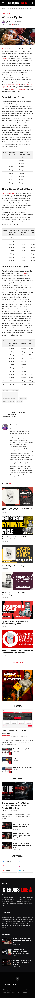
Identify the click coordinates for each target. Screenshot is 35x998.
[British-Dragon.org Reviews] (7, 751)
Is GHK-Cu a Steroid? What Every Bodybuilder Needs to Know (22, 845)
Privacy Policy (18, 984)
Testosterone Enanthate (10, 395)
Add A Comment (17, 662)
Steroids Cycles (7, 13)
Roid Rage (22, 412)
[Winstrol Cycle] (17, 36)
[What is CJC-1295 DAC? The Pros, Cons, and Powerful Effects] (7, 962)
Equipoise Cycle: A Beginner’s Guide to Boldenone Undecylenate (16, 623)
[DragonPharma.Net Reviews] (7, 769)
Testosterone (14, 390)
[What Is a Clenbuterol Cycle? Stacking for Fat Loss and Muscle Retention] (17, 639)
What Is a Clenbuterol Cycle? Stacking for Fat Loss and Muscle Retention (17, 652)
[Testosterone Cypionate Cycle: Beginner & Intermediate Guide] (17, 525)
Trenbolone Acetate (9, 401)
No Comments (7, 24)
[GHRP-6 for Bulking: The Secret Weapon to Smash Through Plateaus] (7, 835)
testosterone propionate (17, 89)
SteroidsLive (19, 989)
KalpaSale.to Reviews (20, 758)
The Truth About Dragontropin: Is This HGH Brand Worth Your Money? (21, 951)
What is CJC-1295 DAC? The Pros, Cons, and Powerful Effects (22, 962)
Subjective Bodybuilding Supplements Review (9, 414)
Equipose (5, 390)
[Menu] (3, 3)
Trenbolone (23, 398)
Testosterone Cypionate (10, 393)
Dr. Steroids (10, 22)
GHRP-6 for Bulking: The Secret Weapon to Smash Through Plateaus (21, 835)
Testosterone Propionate (10, 398)
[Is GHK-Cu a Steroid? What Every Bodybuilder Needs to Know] (7, 845)
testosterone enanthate (12, 84)
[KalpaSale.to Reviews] (7, 760)
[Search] (32, 3)
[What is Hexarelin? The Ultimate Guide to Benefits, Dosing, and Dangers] (7, 825)
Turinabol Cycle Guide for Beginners (15, 566)
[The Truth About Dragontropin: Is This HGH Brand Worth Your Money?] (7, 952)
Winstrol (5, 49)
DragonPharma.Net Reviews (22, 767)
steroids (4, 58)
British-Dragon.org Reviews (22, 749)
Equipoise (22, 273)
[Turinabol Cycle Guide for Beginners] (17, 554)
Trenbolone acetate (8, 193)
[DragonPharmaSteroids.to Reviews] (17, 718)
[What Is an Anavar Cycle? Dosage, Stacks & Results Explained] (17, 496)
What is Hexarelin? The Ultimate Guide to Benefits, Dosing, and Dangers (22, 824)
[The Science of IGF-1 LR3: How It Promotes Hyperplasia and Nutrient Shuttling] (17, 791)
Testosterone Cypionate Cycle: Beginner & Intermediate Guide (17, 538)
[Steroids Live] (17, 3)
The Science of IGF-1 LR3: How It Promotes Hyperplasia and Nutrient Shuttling (16, 805)
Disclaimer (7, 984)
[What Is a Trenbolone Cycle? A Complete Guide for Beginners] (17, 581)
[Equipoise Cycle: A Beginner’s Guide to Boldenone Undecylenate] (17, 610)
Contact (28, 984)
